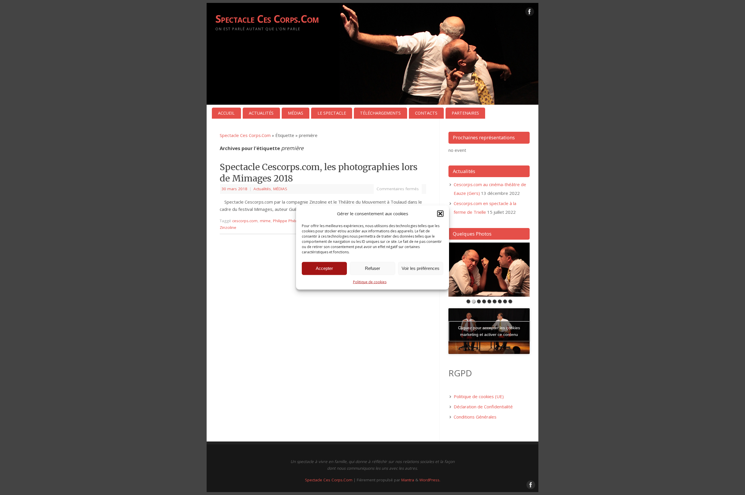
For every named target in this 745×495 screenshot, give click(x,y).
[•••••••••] (489, 270)
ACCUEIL (226, 113)
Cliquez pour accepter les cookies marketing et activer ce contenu (489, 331)
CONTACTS (426, 113)
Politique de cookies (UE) (479, 396)
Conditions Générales (475, 417)
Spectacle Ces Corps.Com (267, 19)
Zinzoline (228, 227)
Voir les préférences (420, 268)
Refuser (372, 268)
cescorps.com (245, 220)
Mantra (407, 479)
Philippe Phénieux (289, 220)
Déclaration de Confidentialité (483, 406)
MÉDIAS (295, 113)
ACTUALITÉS (261, 113)
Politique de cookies (369, 281)
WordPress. (429, 479)
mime (265, 220)
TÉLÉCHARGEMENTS (380, 113)
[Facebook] (529, 12)
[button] (440, 213)
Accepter (324, 268)
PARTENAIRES (465, 113)
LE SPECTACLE (331, 113)
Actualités (262, 188)
